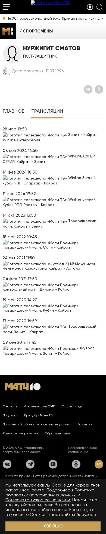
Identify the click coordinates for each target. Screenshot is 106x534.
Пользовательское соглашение (82, 450)
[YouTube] (53, 464)
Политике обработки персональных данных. (49, 492)
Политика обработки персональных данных (37, 424)
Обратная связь (57, 433)
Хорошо (53, 526)
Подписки (10, 415)
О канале (10, 406)
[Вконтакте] (88, 89)
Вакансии (84, 424)
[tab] (13, 111)
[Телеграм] (30, 464)
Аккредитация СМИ (39, 406)
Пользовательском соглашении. (38, 499)
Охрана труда (73, 406)
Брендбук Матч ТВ (38, 415)
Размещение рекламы (21, 433)
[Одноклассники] (99, 89)
